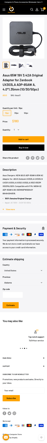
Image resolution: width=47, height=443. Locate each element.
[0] (42, 9)
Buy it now (23, 147)
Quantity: (7, 130)
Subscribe (11, 398)
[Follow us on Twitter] (9, 413)
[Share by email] (42, 158)
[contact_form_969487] (6, 437)
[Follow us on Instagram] (14, 413)
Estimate (11, 305)
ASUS (5, 95)
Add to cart (23, 139)
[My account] (37, 9)
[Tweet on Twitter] (37, 158)
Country (6, 265)
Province (6, 277)
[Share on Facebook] (28, 158)
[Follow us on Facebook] (4, 413)
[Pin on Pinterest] (32, 158)
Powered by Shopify (10, 438)
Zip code (6, 289)
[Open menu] (4, 10)
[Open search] (31, 9)
